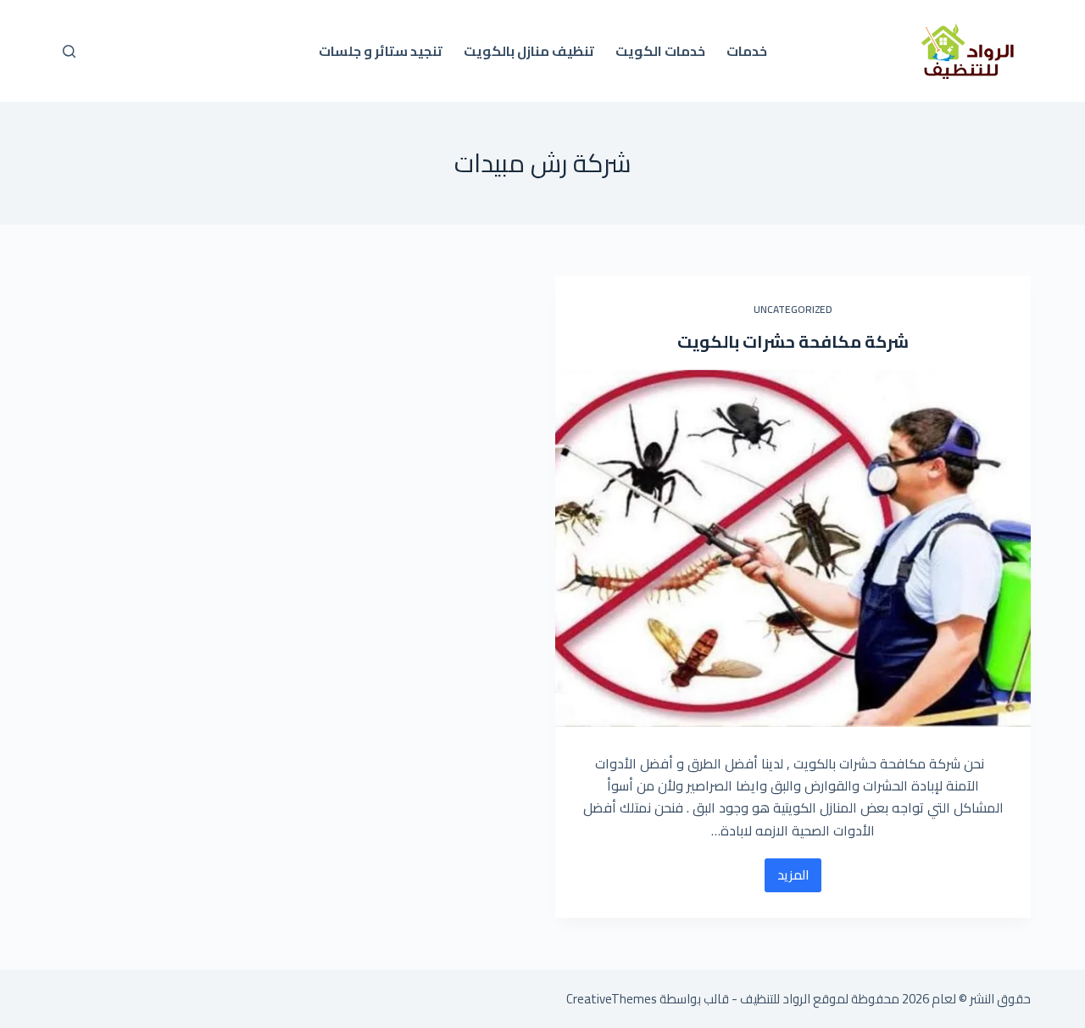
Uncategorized (793, 309)
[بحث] (69, 51)
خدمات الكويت (660, 51)
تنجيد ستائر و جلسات (380, 51)
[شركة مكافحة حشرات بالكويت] (793, 548)
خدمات (746, 51)
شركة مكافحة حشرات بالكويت (793, 341)
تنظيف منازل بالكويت (529, 51)
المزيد (787, 877)
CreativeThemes (611, 998)
